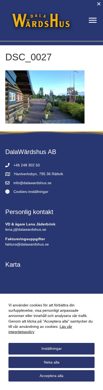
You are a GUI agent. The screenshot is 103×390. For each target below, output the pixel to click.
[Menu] (93, 20)
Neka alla (51, 362)
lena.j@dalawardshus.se (25, 229)
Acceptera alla (51, 376)
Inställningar (51, 348)
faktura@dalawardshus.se (27, 244)
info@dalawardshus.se (32, 183)
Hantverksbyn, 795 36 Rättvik (38, 174)
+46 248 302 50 (26, 165)
